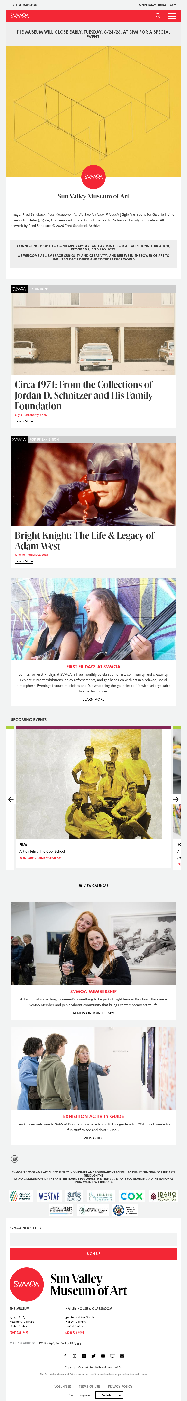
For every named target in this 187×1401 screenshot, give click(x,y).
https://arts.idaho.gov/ (74, 1196)
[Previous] (11, 799)
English (106, 1395)
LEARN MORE (93, 699)
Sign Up (93, 1254)
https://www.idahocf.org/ (163, 1196)
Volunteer (62, 1386)
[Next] (176, 799)
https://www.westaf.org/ (49, 1196)
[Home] (20, 15)
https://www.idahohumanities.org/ (101, 1196)
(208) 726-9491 (19, 1332)
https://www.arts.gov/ (61, 1210)
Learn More (24, 421)
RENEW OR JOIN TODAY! (93, 1013)
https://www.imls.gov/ (93, 1210)
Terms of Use (89, 1386)
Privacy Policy (120, 1386)
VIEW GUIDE (93, 1138)
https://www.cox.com (132, 1196)
